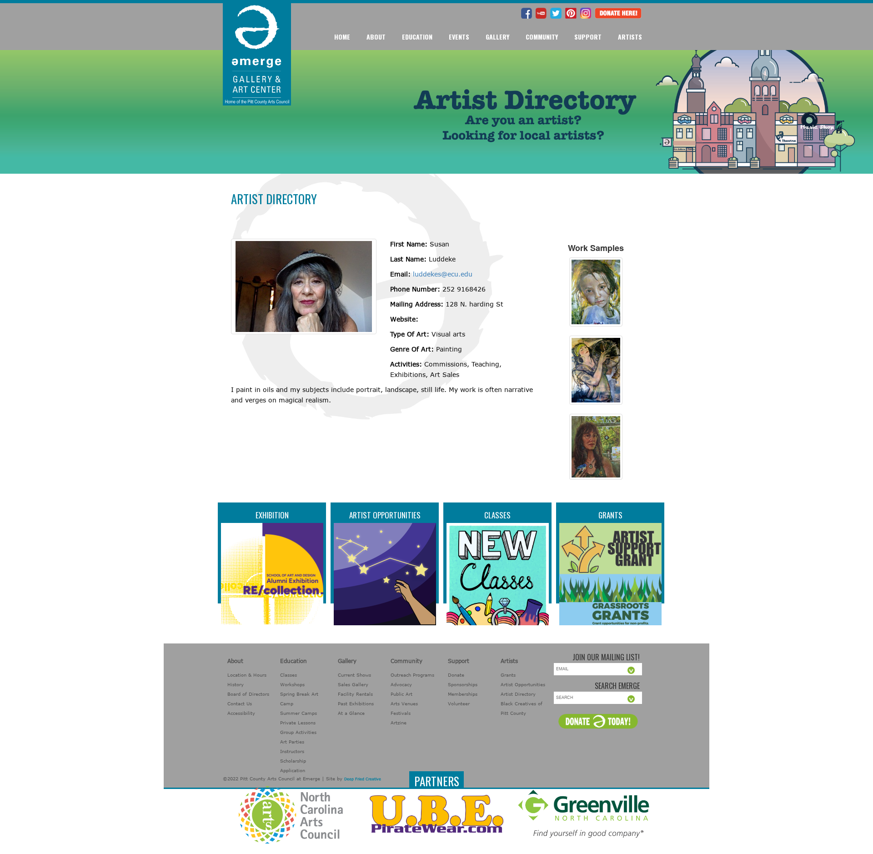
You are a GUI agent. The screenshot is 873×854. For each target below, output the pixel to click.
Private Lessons (298, 722)
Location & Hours (246, 675)
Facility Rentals (355, 694)
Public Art (401, 694)
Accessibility (241, 713)
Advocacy (401, 684)
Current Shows (354, 675)
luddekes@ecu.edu (442, 274)
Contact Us (239, 703)
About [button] (376, 36)
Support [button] (588, 36)
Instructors (292, 751)
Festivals (401, 713)
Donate (456, 675)
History (235, 684)
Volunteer (459, 703)
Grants (610, 515)
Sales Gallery (353, 684)
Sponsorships (462, 684)
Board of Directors (248, 694)
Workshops (292, 684)
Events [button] (459, 36)
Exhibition (272, 515)
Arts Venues (404, 703)
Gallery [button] (497, 36)
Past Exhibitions (356, 703)
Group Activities (298, 732)
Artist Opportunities (385, 515)
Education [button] (417, 36)
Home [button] (342, 36)
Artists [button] (630, 36)
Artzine (398, 722)
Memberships (462, 694)
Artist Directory (518, 694)
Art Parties (292, 741)
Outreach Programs (412, 675)
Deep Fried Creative (362, 779)
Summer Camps (298, 713)
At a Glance (351, 713)
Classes (497, 515)
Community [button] (542, 36)
